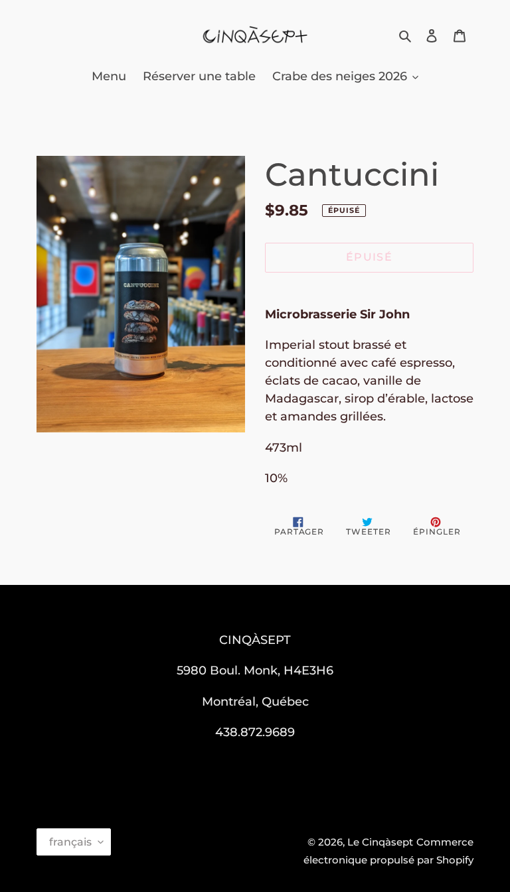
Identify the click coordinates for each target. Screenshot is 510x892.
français (70, 842)
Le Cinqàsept (380, 842)
